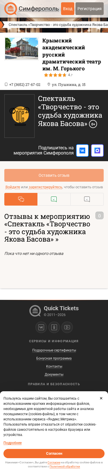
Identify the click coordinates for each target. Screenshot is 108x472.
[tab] (20, 199)
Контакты (54, 366)
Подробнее (12, 443)
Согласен (54, 453)
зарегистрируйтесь (45, 187)
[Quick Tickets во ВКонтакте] (41, 327)
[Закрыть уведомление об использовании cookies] (101, 398)
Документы (54, 375)
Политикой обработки (65, 466)
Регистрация (89, 8)
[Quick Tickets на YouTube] (67, 327)
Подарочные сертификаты (54, 350)
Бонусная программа (54, 358)
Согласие (54, 462)
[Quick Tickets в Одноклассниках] (54, 327)
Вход (67, 8)
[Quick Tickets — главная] (10, 8)
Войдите (12, 187)
